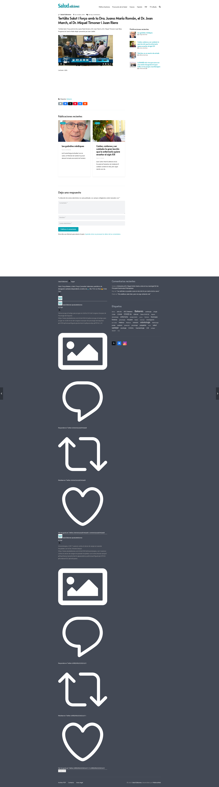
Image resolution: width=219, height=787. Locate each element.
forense (114, 319)
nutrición (135, 322)
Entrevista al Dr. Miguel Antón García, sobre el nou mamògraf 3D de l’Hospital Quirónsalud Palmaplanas (135, 287)
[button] (160, 7)
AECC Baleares (128, 311)
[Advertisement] (145, 83)
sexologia (123, 328)
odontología (145, 322)
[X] (114, 343)
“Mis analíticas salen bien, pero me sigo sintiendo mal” (134, 294)
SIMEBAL (131, 328)
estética (141, 317)
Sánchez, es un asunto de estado (148, 53)
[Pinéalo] (75, 103)
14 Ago (60, 540)
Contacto (71, 782)
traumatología (140, 328)
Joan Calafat (114, 323)
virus (119, 331)
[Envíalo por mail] (60, 103)
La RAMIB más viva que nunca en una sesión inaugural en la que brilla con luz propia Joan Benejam (148, 64)
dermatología (115, 317)
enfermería (124, 317)
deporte (153, 314)
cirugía (155, 312)
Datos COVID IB (144, 314)
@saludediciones (77, 305)
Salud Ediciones (65, 14)
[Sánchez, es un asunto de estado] (133, 55)
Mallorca (121, 322)
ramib (149, 325)
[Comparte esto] (65, 103)
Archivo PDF (62, 782)
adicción (119, 312)
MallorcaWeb (157, 782)
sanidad (115, 328)
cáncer (135, 314)
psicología (135, 325)
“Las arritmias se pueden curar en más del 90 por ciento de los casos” (138, 291)
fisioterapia (154, 317)
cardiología (148, 312)
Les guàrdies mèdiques (145, 33)
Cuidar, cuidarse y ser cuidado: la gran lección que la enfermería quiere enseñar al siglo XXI (148, 44)
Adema (113, 312)
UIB (147, 328)
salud (155, 325)
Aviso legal (79, 782)
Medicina (128, 323)
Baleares (69, 99)
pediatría (119, 325)
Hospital (130, 320)
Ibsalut (136, 320)
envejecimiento (133, 317)
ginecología (122, 320)
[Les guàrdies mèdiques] (133, 35)
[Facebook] (119, 343)
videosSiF (114, 331)
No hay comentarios (94, 15)
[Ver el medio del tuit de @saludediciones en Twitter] (82, 375)
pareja (113, 325)
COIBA (113, 314)
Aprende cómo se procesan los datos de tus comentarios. (103, 234)
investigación (150, 320)
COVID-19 (127, 314)
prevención (127, 325)
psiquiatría (143, 325)
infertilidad (142, 320)
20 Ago (60, 307)
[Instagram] (125, 343)
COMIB (119, 314)
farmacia (147, 317)
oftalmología (155, 323)
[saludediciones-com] (68, 5)
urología (153, 328)
